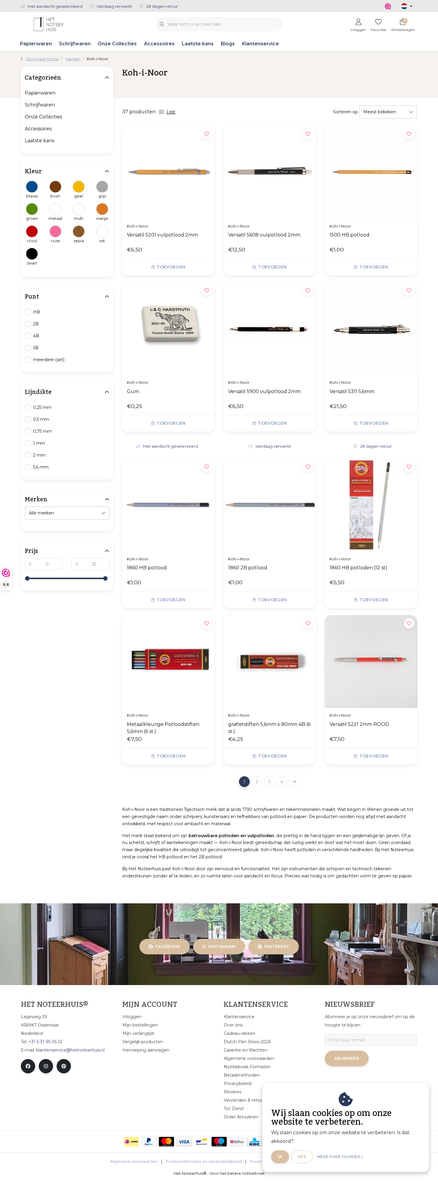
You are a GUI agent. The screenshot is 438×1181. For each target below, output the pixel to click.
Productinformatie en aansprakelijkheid (204, 1161)
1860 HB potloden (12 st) (358, 568)
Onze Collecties (117, 44)
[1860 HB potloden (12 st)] (371, 505)
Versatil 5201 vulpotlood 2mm (162, 235)
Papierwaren (36, 44)
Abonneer (346, 1058)
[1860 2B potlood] (269, 505)
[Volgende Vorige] (294, 781)
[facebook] (28, 1066)
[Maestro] (219, 1141)
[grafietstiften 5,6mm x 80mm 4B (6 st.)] (269, 661)
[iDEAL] (131, 1141)
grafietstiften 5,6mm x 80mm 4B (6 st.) (269, 727)
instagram (222, 946)
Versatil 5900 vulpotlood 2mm (264, 391)
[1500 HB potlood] (371, 172)
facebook (168, 946)
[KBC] (254, 1141)
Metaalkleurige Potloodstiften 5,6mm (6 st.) (163, 727)
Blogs (228, 44)
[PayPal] (148, 1141)
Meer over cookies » (340, 1156)
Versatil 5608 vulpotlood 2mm (264, 235)
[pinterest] (64, 1066)
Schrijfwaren (75, 44)
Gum (133, 391)
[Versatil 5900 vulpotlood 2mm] (269, 328)
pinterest (276, 946)
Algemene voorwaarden (134, 1161)
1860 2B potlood (247, 568)
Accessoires (159, 44)
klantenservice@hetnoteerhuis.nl (70, 1050)
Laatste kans (198, 44)
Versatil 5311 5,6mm (352, 391)
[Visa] (184, 1141)
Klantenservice (260, 44)
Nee (302, 1156)
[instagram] (46, 1066)
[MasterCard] (166, 1141)
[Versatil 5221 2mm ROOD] (371, 661)
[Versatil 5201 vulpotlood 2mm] (168, 172)
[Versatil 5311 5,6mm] (371, 328)
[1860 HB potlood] (168, 505)
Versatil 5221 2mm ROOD (359, 724)
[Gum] (168, 328)
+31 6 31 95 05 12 (45, 1041)
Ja (280, 1156)
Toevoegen (171, 267)
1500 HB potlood (349, 235)
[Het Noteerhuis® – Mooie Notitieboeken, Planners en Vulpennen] (48, 24)
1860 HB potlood (147, 568)
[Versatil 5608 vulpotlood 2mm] (269, 172)
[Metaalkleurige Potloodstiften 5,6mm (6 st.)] (168, 661)
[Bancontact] (201, 1141)
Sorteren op (345, 112)
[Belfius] (236, 1141)
